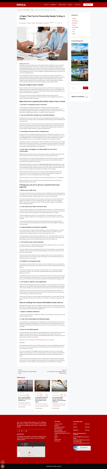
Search (85, 87)
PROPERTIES (53, 4)
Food (73, 31)
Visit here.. (87, 424)
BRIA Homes (54, 361)
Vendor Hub (57, 441)
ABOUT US (46, 4)
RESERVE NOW (88, 4)
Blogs (32, 9)
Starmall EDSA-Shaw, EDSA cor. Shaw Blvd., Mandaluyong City (31, 436)
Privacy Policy (57, 439)
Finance (33, 23)
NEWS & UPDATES (62, 4)
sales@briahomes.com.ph (83, 436)
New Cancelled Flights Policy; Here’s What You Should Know (24, 399)
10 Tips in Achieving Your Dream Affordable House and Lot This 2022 (39, 339)
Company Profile (58, 424)
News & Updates (26, 9)
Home (20, 9)
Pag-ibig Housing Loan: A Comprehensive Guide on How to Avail (62, 433)
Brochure (56, 425)
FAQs (55, 437)
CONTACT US (77, 4)
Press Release (75, 27)
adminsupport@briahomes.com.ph (81, 440)
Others (73, 33)
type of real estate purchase (27, 95)
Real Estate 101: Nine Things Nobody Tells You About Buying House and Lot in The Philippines (44, 177)
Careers (56, 436)
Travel (73, 29)
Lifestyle (24, 395)
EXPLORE (70, 4)
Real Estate (46, 23)
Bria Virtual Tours (58, 428)
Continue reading (21, 406)
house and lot (52, 89)
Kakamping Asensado (59, 427)
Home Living (75, 20)
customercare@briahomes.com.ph (81, 443)
